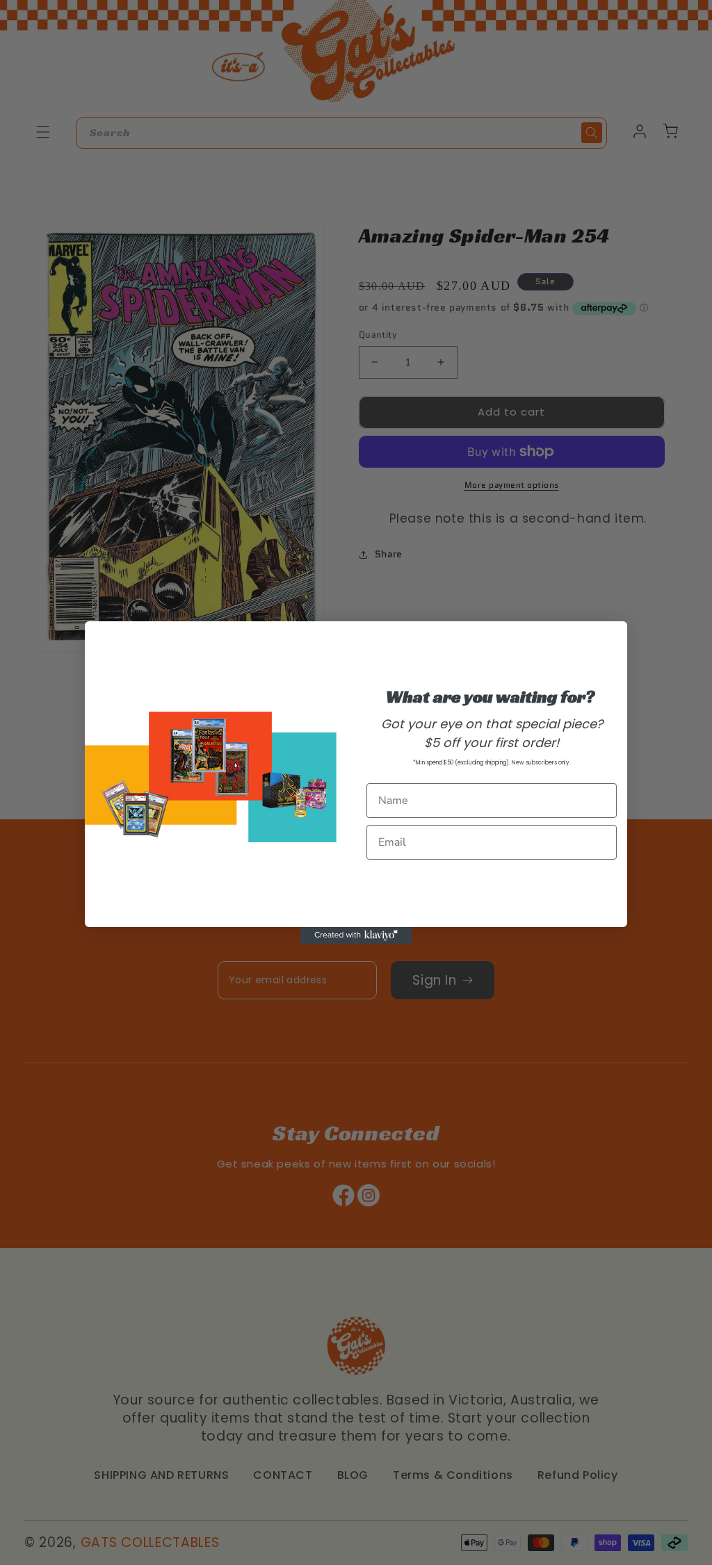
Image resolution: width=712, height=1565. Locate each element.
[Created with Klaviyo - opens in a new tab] (356, 935)
